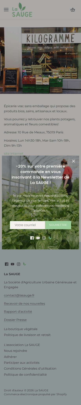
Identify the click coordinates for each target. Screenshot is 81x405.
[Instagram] (44, 237)
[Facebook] (32, 237)
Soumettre (58, 224)
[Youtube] (38, 237)
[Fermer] (73, 161)
